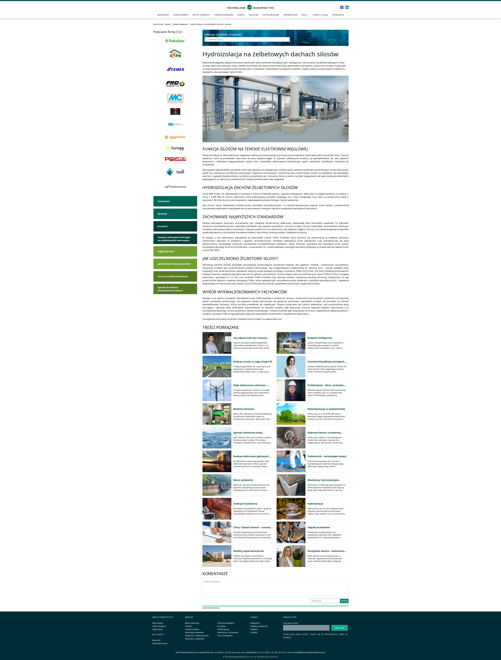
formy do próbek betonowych (173, 276)
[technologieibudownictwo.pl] (250, 7)
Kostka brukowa (192, 629)
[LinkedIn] (347, 7)
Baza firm (156, 640)
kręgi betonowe (166, 251)
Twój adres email (290, 623)
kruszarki (163, 226)
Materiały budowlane (194, 632)
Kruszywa (253, 15)
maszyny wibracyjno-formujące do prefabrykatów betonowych (174, 239)
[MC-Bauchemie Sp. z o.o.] (175, 98)
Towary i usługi (320, 15)
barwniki (162, 213)
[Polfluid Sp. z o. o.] (175, 159)
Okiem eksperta (180, 15)
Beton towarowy (201, 15)
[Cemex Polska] (175, 69)
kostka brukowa (271, 15)
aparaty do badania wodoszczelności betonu (170, 289)
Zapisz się (339, 627)
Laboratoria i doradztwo (227, 632)
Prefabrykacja (223, 629)
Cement (241, 15)
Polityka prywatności (259, 626)
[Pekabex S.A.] (175, 41)
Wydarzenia (338, 15)
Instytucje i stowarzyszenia (197, 635)
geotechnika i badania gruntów (174, 263)
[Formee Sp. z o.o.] (175, 148)
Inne (304, 15)
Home (167, 24)
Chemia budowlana (223, 15)
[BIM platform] (175, 124)
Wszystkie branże (160, 643)
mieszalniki (164, 201)
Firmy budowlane (224, 635)
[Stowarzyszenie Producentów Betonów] (175, 54)
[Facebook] (341, 7)
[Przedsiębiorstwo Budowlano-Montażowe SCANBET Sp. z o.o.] (175, 172)
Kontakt (253, 632)
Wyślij (344, 600)
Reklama (254, 629)
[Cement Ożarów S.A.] (175, 137)
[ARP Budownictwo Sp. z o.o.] (175, 186)
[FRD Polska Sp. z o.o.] (175, 84)
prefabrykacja (290, 15)
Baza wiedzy (163, 15)
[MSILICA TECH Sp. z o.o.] (175, 111)
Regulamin (255, 623)
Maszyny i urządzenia (194, 638)
